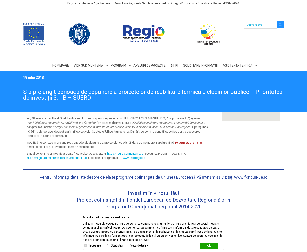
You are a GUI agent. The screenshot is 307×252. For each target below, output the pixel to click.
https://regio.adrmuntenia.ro (125, 153)
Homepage (60, 65)
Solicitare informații (200, 65)
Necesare (94, 245)
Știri (174, 65)
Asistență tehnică (237, 65)
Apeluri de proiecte (149, 65)
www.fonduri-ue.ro (250, 177)
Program (118, 65)
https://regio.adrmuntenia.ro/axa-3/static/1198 (57, 158)
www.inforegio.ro (134, 158)
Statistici (117, 245)
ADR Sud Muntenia (88, 65)
